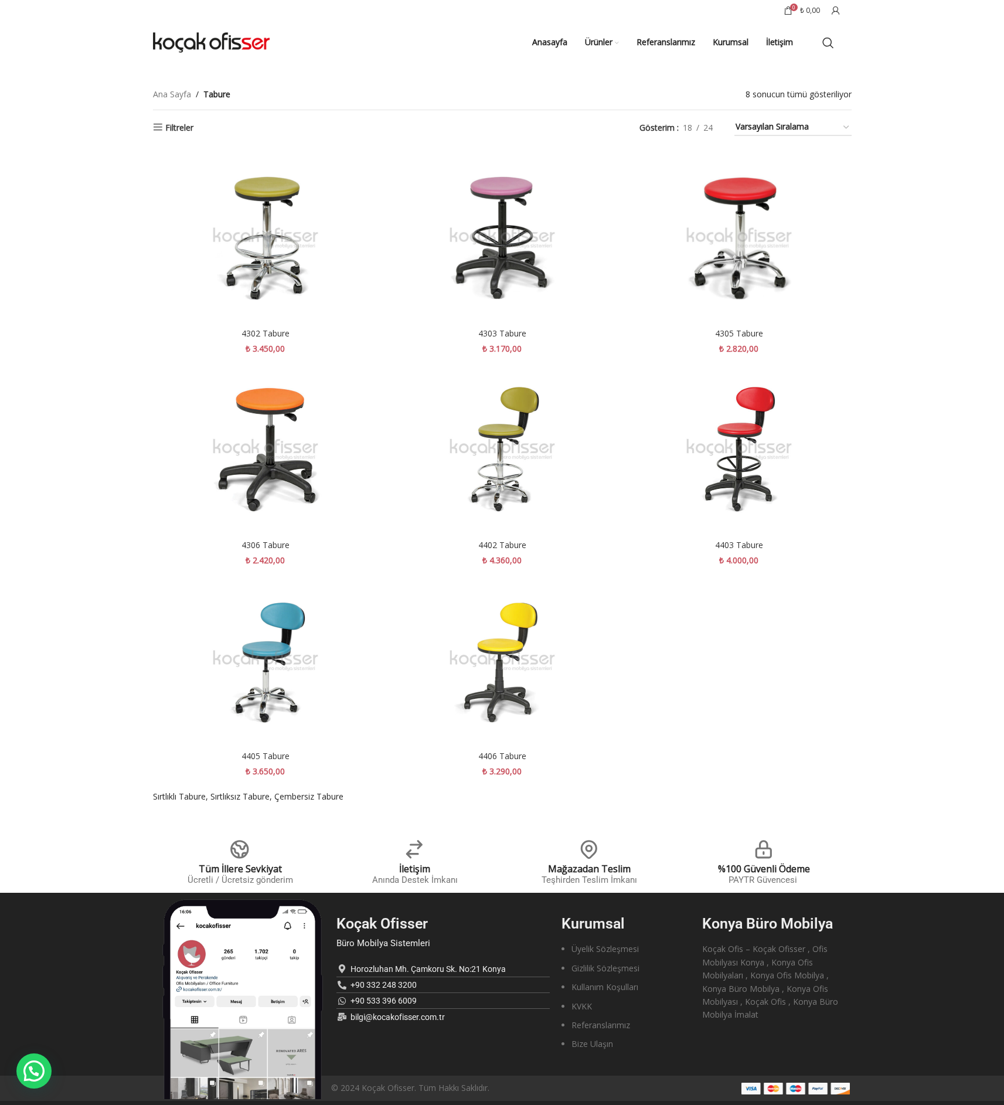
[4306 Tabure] (265, 449)
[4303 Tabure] (502, 238)
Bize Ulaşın (592, 1043)
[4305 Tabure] (739, 238)
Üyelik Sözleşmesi (605, 948)
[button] (34, 1071)
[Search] (828, 43)
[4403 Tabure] (739, 449)
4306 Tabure (265, 544)
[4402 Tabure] (502, 449)
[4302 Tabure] (265, 238)
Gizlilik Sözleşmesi (605, 968)
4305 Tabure (739, 333)
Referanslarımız (600, 1025)
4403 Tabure (739, 544)
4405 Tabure (265, 755)
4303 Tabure (502, 333)
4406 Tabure (502, 755)
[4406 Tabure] (502, 660)
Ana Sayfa (172, 94)
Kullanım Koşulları (604, 986)
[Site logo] (211, 41)
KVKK (581, 1006)
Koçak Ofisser (382, 923)
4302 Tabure (265, 333)
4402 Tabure (502, 544)
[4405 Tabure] (265, 660)
